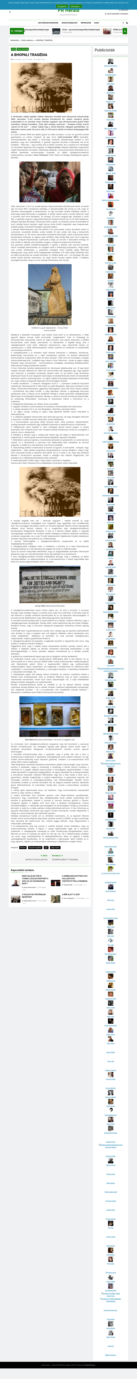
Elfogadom (62, 6)
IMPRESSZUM (86, 23)
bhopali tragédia (35, 848)
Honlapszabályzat (70, 23)
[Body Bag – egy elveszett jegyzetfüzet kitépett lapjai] (118, 32)
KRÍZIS (13, 49)
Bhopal (23, 848)
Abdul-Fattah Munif (30, 901)
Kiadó (96, 23)
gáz (46, 848)
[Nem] (134, 5)
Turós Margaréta (69, 898)
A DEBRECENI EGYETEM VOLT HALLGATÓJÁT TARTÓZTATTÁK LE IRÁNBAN (75, 878)
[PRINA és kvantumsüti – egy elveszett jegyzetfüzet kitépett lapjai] (54, 32)
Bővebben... (76, 6)
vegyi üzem (55, 848)
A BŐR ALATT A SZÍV (71, 894)
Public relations (22, 49)
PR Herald (68, 10)
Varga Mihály (68, 885)
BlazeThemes (90, 1365)
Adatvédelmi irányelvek (48, 23)
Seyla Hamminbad (30, 887)
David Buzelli (17, 59)
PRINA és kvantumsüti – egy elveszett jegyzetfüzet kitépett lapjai (85, 30)
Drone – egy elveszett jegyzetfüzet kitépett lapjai (28, 30)
